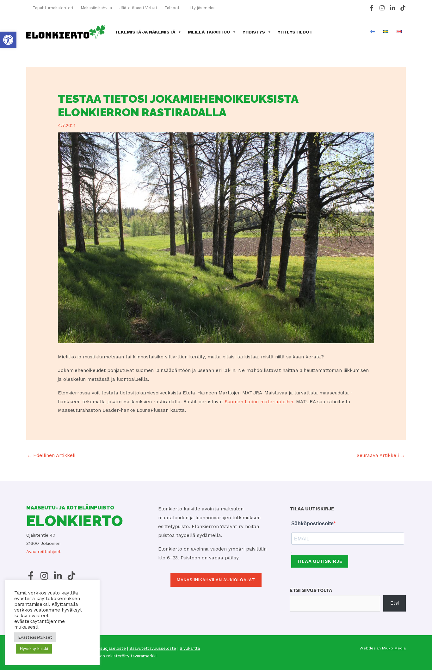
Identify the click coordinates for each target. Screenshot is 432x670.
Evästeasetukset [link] (35, 637)
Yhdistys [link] (254, 31)
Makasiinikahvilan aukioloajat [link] (216, 579)
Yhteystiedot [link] (295, 31)
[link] (8, 40)
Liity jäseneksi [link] (201, 7)
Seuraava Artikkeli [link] (381, 455)
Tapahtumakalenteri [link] (53, 7)
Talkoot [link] (172, 7)
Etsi (394, 603)
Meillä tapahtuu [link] (209, 31)
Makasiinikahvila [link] (96, 7)
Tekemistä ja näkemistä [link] (145, 31)
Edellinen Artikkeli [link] (51, 455)
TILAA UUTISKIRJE (320, 561)
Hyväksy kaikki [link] (34, 648)
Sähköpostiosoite (312, 523)
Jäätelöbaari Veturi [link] (138, 7)
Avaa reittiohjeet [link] (43, 551)
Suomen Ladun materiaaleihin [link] (259, 402)
